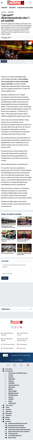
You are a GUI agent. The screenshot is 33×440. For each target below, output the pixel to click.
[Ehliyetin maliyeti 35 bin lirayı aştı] (8, 234)
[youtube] (27, 365)
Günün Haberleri (13, 385)
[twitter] (14, 365)
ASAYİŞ (10, 375)
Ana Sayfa (8, 369)
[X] (15, 327)
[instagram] (21, 365)
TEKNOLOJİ (12, 403)
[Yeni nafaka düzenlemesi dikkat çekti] (24, 248)
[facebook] (8, 365)
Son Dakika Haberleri (8, 348)
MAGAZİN (11, 387)
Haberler (3, 12)
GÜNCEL (11, 381)
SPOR (10, 401)
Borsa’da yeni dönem (7, 253)
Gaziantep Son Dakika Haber (17, 373)
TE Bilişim (20, 360)
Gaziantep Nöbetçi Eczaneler (7, 334)
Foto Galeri (9, 405)
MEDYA (10, 389)
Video (7, 407)
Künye (7, 417)
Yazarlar (8, 409)
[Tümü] (31, 309)
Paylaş (4, 61)
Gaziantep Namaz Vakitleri (7, 339)
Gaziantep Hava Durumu (22, 334)
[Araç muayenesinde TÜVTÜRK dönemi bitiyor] (8, 221)
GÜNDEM (4, 7)
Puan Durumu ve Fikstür (9, 344)
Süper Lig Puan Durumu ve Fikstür (18, 431)
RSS (6, 355)
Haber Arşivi (22, 348)
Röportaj (8, 411)
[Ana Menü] (2, 2)
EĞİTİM (10, 377)
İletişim (7, 419)
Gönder (4, 278)
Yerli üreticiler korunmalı (24, 226)
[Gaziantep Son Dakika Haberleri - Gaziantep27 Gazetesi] (15, 3)
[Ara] (30, 3)
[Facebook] (12, 327)
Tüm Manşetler (23, 344)
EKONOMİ (12, 7)
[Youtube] (21, 327)
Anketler (8, 415)
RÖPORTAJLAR (13, 395)
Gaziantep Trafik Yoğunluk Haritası (22, 339)
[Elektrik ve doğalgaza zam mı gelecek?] (24, 234)
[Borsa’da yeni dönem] (8, 248)
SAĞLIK (10, 397)
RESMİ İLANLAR (13, 393)
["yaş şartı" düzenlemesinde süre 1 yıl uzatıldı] (16, 49)
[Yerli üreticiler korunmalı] (24, 221)
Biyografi (8, 413)
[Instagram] (18, 327)
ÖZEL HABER (12, 391)
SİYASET (11, 399)
